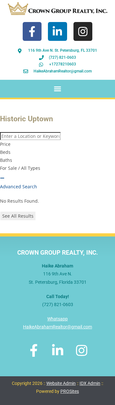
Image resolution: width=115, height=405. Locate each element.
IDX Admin (90, 383)
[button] (57, 88)
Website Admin (61, 383)
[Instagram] (82, 31)
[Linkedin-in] (57, 31)
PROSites (69, 391)
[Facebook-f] (32, 31)
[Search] (2, 178)
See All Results (18, 216)
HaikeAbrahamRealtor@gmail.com (57, 326)
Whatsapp (57, 318)
